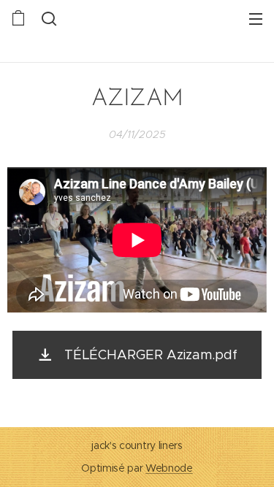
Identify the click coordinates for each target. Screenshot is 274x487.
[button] (47, 18)
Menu (255, 18)
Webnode (169, 468)
